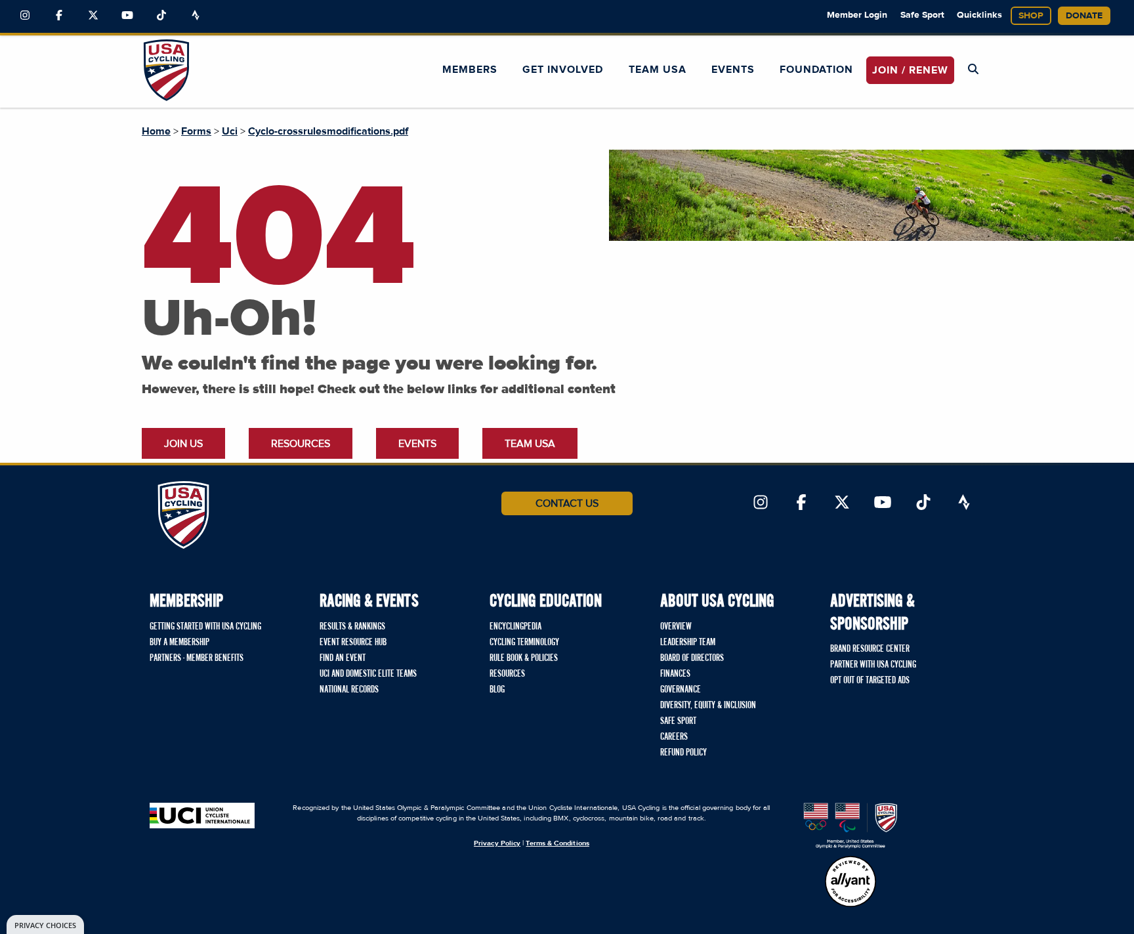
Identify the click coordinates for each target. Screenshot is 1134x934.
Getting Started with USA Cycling (205, 626)
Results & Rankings (352, 626)
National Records (349, 689)
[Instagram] (25, 16)
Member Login (857, 15)
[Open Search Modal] (973, 69)
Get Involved (562, 69)
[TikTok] (161, 16)
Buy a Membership (179, 642)
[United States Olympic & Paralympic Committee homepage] (851, 826)
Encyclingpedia (515, 626)
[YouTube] (127, 16)
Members (469, 69)
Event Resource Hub (353, 642)
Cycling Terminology (524, 642)
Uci (230, 131)
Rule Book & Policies (524, 658)
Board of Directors (692, 658)
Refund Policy (683, 752)
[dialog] (45, 924)
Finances (675, 674)
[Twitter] (93, 16)
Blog (497, 689)
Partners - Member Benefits (196, 658)
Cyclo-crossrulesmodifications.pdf (328, 131)
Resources (300, 443)
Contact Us (567, 503)
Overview (676, 626)
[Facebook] (59, 16)
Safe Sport (922, 15)
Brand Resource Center (870, 649)
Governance (680, 689)
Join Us (183, 443)
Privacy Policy (497, 843)
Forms (196, 131)
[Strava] (195, 16)
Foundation (816, 69)
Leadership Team (687, 642)
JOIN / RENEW (910, 70)
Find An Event (343, 658)
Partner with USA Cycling (873, 664)
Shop (1030, 15)
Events (733, 69)
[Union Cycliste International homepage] (202, 815)
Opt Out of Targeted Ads (870, 680)
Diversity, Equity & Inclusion (708, 705)
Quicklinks (979, 15)
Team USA (657, 69)
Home (156, 131)
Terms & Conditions (557, 843)
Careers (674, 737)
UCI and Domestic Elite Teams (368, 674)
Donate (1084, 15)
